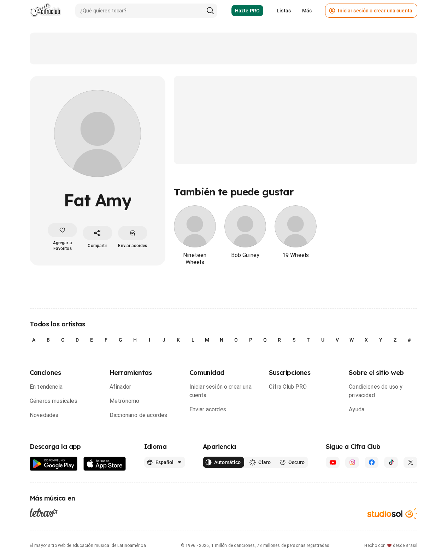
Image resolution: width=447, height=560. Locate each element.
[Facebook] (371, 462)
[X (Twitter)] (410, 462)
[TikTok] (391, 462)
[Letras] (44, 512)
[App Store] (104, 464)
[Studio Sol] (392, 513)
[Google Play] (54, 464)
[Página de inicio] (45, 10)
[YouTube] (333, 462)
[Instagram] (352, 462)
